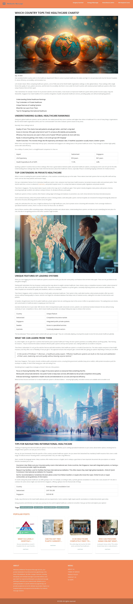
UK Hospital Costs (124, 2)
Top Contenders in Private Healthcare (29, 102)
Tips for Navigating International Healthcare (31, 111)
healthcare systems (26, 507)
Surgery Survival (78, 2)
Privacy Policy (73, 574)
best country (38, 507)
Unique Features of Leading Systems (28, 105)
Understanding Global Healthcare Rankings (31, 99)
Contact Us (72, 577)
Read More (25, 549)
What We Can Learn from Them (27, 108)
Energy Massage (92, 2)
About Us (71, 569)
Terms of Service (74, 572)
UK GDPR (70, 580)
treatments (41, 184)
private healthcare (49, 507)
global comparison (62, 507)
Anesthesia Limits (108, 2)
